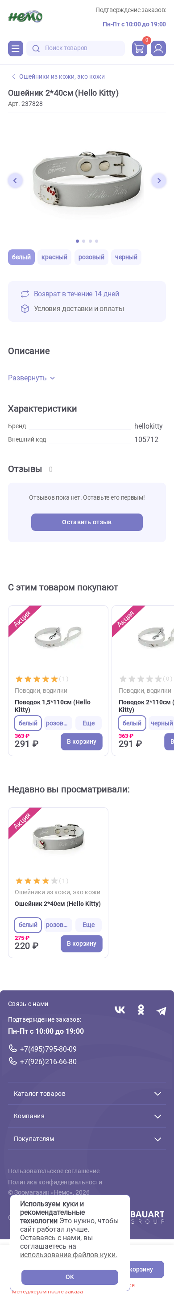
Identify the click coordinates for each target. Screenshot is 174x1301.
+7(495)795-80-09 (48, 1049)
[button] (15, 180)
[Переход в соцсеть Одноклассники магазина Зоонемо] (140, 1010)
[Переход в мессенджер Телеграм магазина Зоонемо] (161, 1010)
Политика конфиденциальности (55, 1182)
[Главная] (25, 17)
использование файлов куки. (68, 1254)
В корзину (138, 1269)
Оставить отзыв (87, 522)
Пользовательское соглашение (53, 1171)
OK (70, 1277)
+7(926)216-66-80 (48, 1061)
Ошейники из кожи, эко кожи (62, 76)
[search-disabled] (36, 48)
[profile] (158, 48)
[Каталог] (15, 48)
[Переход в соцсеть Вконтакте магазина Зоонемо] (119, 1010)
